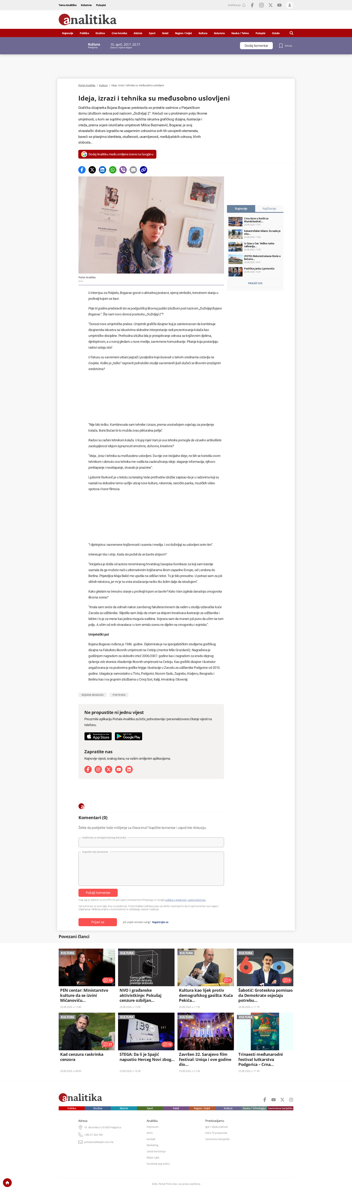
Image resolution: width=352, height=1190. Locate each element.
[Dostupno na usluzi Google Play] (128, 736)
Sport (152, 33)
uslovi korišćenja (196, 900)
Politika (84, 33)
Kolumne (86, 5)
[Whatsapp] (112, 169)
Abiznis (138, 33)
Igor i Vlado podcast (216, 1126)
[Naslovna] (7, 1182)
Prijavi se (97, 922)
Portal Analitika (86, 85)
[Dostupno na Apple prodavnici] (98, 736)
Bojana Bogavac (93, 695)
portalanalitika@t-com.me (99, 1142)
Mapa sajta (153, 1157)
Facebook (252, 5)
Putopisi (101, 5)
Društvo (100, 33)
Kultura (203, 33)
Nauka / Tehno (240, 33)
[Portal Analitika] (87, 19)
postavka (119, 695)
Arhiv (150, 1133)
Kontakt (151, 1139)
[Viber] (123, 169)
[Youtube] (118, 769)
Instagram (261, 5)
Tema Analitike (67, 5)
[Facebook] (82, 169)
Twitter (270, 5)
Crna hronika (119, 33)
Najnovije (67, 33)
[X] (108, 769)
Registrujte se (160, 922)
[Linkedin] (102, 169)
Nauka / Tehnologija (254, 1108)
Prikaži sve (255, 283)
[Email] (133, 169)
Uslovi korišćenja (156, 1151)
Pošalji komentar (98, 892)
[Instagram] (98, 769)
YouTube (279, 5)
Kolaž (165, 33)
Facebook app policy (158, 1163)
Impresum (153, 1126)
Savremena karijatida (280, 1108)
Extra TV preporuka (216, 1133)
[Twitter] (92, 169)
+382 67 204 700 (93, 1134)
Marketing (152, 1145)
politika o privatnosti (176, 900)
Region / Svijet (183, 33)
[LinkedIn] (129, 769)
